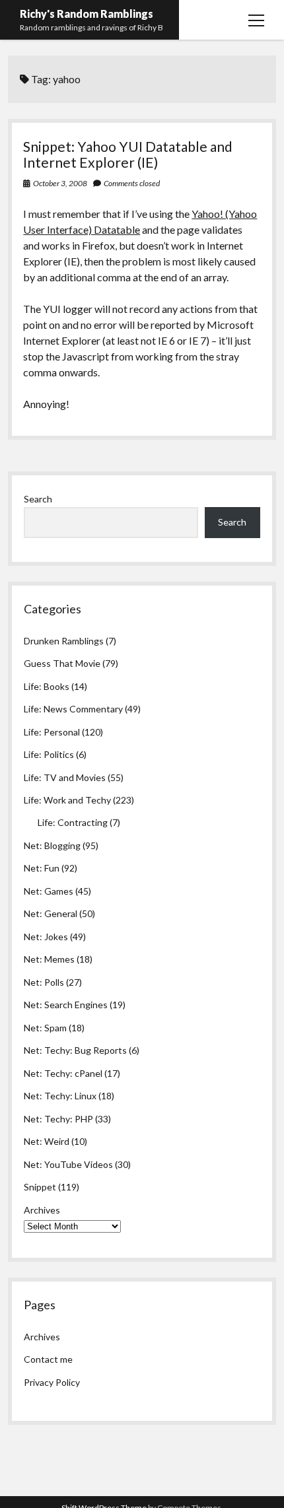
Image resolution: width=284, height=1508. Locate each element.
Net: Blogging (52, 845)
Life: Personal (52, 731)
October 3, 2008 (60, 183)
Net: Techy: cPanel (63, 1073)
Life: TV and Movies (65, 777)
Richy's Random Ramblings (86, 13)
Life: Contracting (73, 822)
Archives (42, 1210)
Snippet (40, 1186)
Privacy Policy (52, 1382)
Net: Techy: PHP (58, 1118)
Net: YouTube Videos (68, 1164)
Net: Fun (41, 868)
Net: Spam (45, 1027)
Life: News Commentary (73, 708)
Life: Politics (49, 754)
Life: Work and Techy (67, 799)
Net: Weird (46, 1141)
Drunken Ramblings (64, 640)
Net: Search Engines (66, 1004)
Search (38, 498)
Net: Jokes (46, 936)
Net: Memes (49, 959)
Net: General (50, 913)
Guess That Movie (62, 663)
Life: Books (46, 686)
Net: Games (48, 891)
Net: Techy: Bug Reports (75, 1050)
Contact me (48, 1359)
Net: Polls (44, 982)
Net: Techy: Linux (60, 1095)
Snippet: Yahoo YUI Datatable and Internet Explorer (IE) (127, 154)
